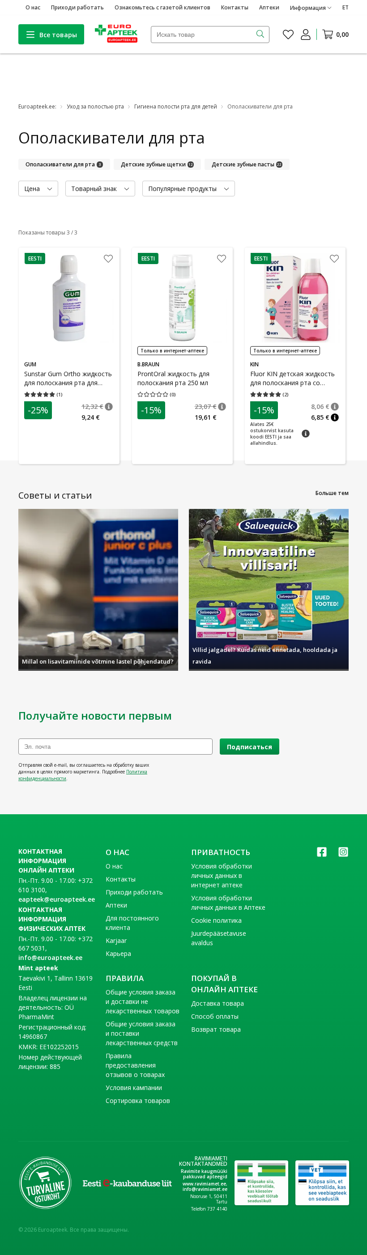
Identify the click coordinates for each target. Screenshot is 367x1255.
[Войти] (305, 34)
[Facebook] (321, 855)
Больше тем (332, 493)
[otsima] (261, 34)
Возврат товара (216, 1029)
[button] (35, 258)
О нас (33, 7)
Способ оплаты (215, 1016)
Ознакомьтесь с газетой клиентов (162, 7)
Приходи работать (77, 7)
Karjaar (116, 940)
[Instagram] (343, 855)
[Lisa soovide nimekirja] (108, 260)
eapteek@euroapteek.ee (56, 899)
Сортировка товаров (138, 1100)
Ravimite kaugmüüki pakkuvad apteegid (204, 1173)
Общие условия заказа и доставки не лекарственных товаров (142, 1001)
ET (345, 7)
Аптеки (269, 7)
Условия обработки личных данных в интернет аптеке (221, 875)
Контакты (234, 7)
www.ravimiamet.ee (204, 1184)
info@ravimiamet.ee (205, 1189)
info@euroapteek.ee (50, 957)
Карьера (118, 953)
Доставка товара (217, 1003)
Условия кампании (134, 1087)
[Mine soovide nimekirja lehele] (288, 34)
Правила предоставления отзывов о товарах (135, 1065)
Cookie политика (216, 920)
